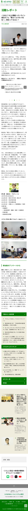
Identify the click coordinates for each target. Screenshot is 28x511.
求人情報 (18, 501)
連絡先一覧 (11, 501)
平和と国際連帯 (5, 24)
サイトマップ (14, 506)
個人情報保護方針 (9, 503)
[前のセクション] (25, 505)
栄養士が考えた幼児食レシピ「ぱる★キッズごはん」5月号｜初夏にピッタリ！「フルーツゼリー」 (14, 359)
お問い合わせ (4, 501)
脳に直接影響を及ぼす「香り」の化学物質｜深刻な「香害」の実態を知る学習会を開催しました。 (14, 365)
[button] (14, 314)
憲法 (9, 459)
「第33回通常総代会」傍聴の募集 (12, 374)
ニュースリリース (19, 503)
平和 (5, 459)
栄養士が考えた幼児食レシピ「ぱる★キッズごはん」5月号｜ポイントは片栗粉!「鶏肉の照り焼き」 (14, 353)
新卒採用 (24, 501)
